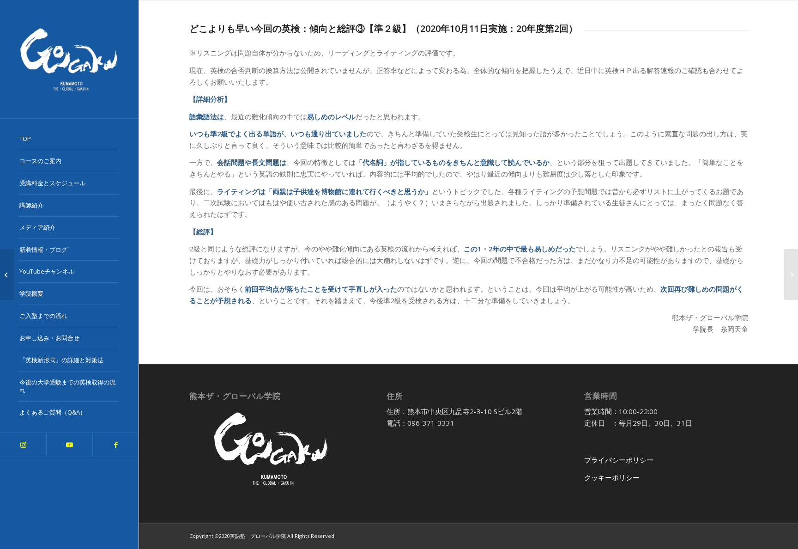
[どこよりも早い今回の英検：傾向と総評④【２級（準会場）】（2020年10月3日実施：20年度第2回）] (791, 274)
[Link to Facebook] (115, 445)
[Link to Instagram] (23, 445)
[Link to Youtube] (69, 445)
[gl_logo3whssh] (69, 59)
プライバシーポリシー (618, 459)
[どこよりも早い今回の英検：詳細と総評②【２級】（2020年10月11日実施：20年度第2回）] (7, 274)
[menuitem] (69, 139)
